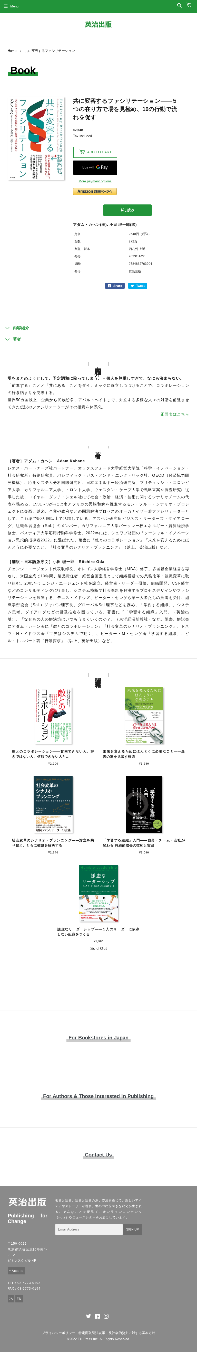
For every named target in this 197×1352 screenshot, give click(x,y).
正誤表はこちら (175, 414)
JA (11, 1299)
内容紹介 (21, 328)
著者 (17, 339)
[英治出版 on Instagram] (106, 1317)
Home (12, 51)
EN (19, 1299)
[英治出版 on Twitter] (88, 1317)
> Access (16, 1271)
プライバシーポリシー (58, 1333)
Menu (14, 6)
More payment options (95, 181)
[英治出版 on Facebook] (97, 1317)
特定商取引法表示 (91, 1333)
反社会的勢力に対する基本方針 (132, 1333)
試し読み (127, 210)
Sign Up (132, 1229)
